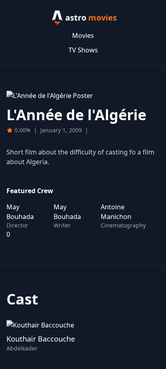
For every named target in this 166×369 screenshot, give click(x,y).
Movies (83, 35)
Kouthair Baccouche (40, 339)
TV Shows (83, 50)
